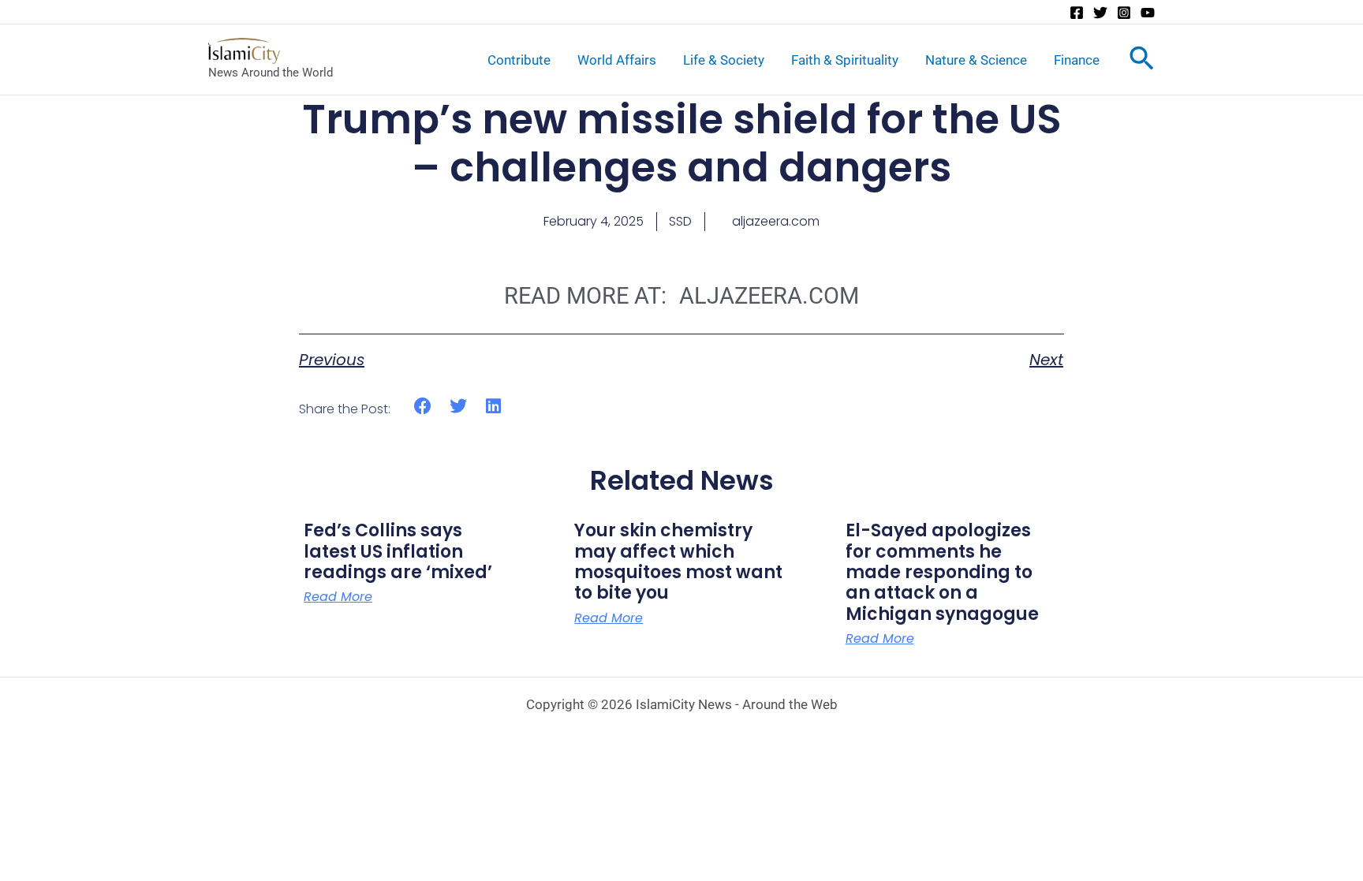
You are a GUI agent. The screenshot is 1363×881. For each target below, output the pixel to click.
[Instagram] (1124, 13)
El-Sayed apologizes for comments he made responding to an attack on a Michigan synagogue (942, 572)
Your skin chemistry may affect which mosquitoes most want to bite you (678, 561)
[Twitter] (1100, 13)
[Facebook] (1077, 13)
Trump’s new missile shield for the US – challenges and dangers (682, 143)
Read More (338, 597)
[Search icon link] (1142, 61)
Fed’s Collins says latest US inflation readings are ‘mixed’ (398, 551)
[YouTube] (1148, 13)
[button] (423, 407)
